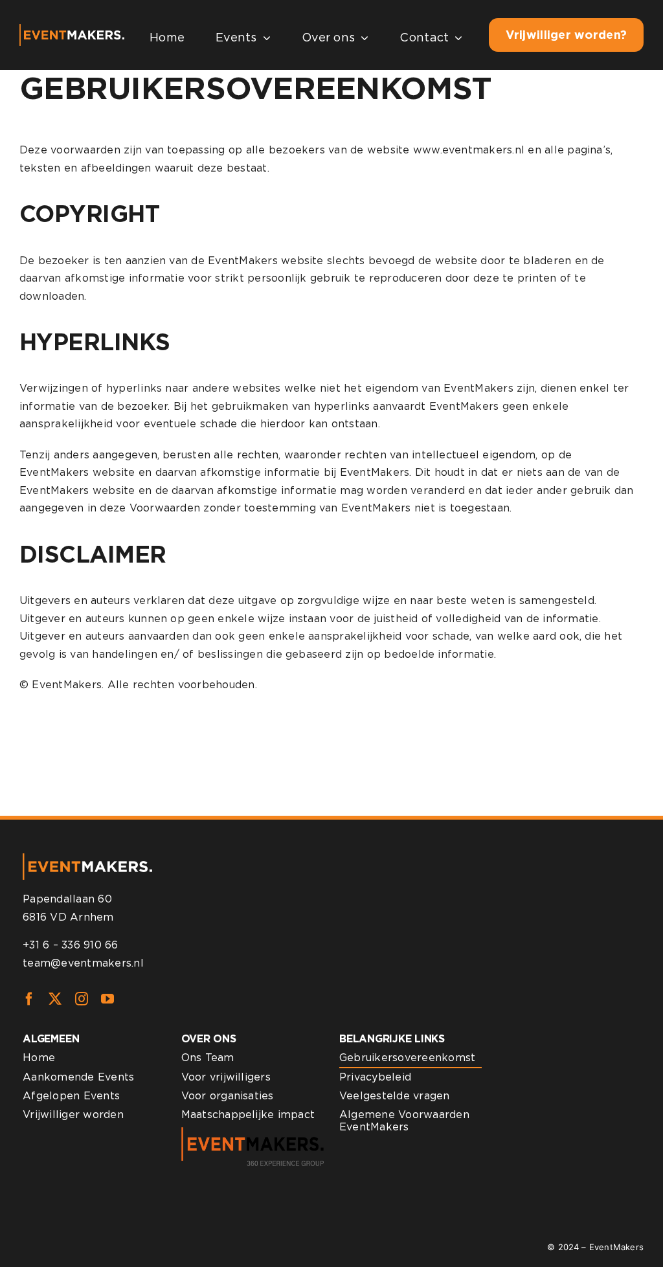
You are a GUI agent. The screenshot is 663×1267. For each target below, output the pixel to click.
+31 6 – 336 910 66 (70, 945)
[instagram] (81, 998)
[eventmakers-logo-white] (71, 29)
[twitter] (55, 998)
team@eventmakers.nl (83, 963)
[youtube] (107, 998)
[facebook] (29, 998)
